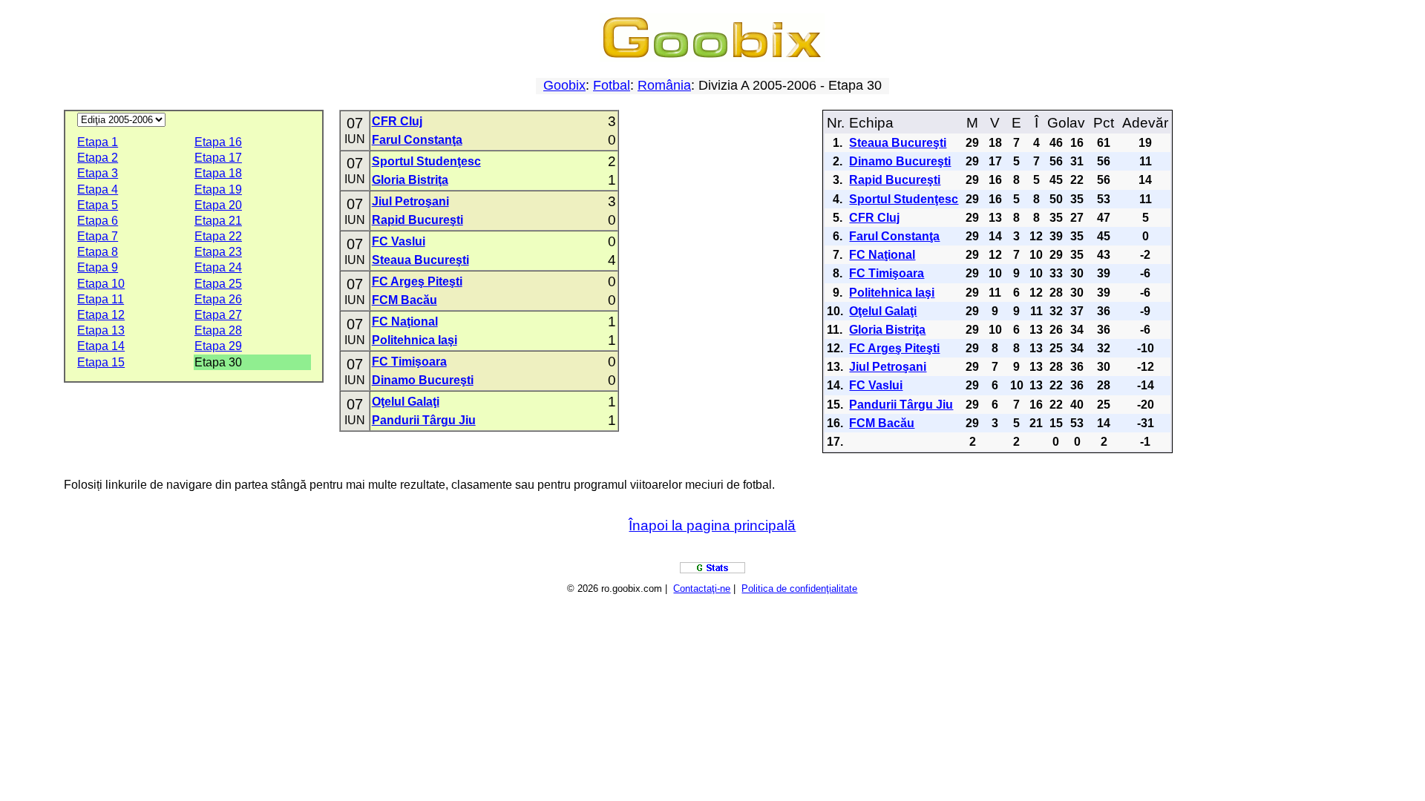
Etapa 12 (101, 315)
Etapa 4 (97, 189)
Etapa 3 (97, 173)
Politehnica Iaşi (414, 340)
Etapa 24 (218, 267)
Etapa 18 (218, 173)
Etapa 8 (97, 251)
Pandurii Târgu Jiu (424, 420)
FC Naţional (405, 321)
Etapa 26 (218, 299)
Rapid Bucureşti (417, 220)
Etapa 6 (97, 220)
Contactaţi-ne (701, 588)
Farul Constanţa (417, 140)
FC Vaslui (398, 241)
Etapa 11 (100, 299)
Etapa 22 (218, 236)
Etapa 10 (101, 283)
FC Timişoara (409, 361)
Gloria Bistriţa (410, 180)
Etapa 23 (218, 251)
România (664, 85)
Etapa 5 (97, 205)
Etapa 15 (101, 362)
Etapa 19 (218, 189)
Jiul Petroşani (410, 201)
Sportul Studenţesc (426, 161)
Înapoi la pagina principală (712, 525)
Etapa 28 (218, 330)
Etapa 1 (97, 142)
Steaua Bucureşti (420, 260)
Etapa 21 (218, 220)
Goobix (564, 85)
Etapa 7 (97, 236)
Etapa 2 (97, 157)
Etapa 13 (101, 330)
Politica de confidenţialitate (799, 588)
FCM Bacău (404, 300)
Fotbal (611, 85)
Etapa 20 (218, 205)
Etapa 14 (101, 346)
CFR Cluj (397, 121)
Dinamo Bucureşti (423, 380)
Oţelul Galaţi (405, 401)
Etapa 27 (218, 315)
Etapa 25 (218, 283)
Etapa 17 (218, 157)
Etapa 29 (218, 346)
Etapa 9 (97, 267)
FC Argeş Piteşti (417, 281)
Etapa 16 (218, 142)
